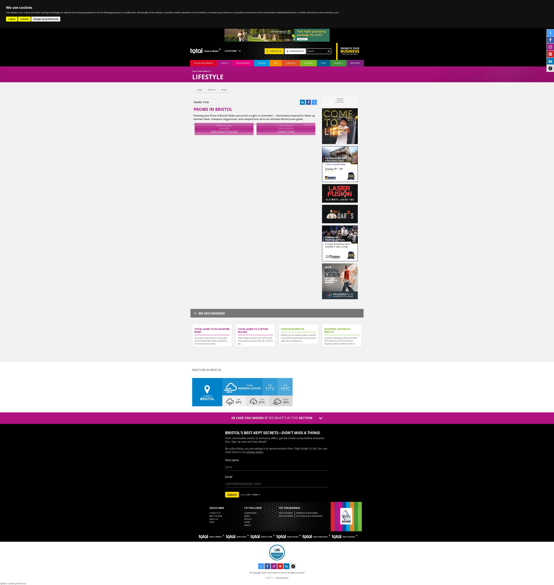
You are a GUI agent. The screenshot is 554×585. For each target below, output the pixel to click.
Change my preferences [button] (45, 19)
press (211, 522)
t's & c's (269, 577)
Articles (247, 519)
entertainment (243, 63)
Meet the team (215, 516)
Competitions (286, 131)
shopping (308, 63)
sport (323, 63)
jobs (276, 63)
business (262, 63)
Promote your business (307, 513)
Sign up (247, 525)
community (291, 63)
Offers (247, 522)
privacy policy (282, 577)
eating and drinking (203, 63)
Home (199, 90)
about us (213, 519)
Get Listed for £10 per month (309, 516)
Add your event (286, 516)
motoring (355, 63)
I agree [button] (11, 19)
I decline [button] (24, 19)
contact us (214, 513)
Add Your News (286, 513)
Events (247, 516)
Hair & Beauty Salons (224, 131)
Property (338, 63)
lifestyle (224, 63)
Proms (224, 90)
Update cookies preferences (13, 583)
